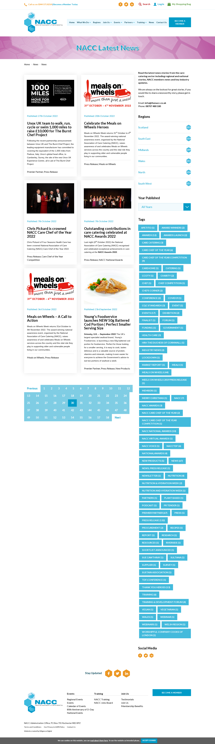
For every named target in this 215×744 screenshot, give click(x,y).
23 (116, 395)
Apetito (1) (147, 227)
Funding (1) (149, 327)
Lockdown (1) (151, 357)
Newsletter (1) (151, 475)
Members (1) (149, 390)
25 (28, 402)
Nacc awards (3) (152, 405)
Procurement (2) (152, 527)
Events (70, 702)
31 (81, 402)
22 (107, 395)
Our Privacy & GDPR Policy (54, 727)
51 (46, 417)
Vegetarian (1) (169, 609)
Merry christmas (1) (154, 398)
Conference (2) (151, 298)
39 (46, 410)
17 (63, 395)
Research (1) (169, 535)
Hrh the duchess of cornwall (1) (163, 342)
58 (107, 417)
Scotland (164, 127)
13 (28, 395)
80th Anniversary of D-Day (80, 709)
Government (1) (173, 327)
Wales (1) (147, 616)
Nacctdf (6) (174, 446)
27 (46, 402)
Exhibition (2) (171, 312)
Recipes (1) (176, 527)
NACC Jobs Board (103, 702)
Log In (160, 4)
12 (128, 388)
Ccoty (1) (147, 275)
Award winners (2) (173, 227)
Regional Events (75, 699)
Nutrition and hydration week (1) (163, 490)
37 (28, 410)
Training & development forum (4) (164, 602)
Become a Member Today (65, 4)
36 (125, 402)
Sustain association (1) (156, 572)
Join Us (124, 702)
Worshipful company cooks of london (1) (162, 633)
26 (37, 402)
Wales (164, 161)
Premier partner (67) (154, 512)
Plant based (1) (173, 497)
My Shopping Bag (181, 4)
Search (146, 4)
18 (72, 395)
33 (98, 402)
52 (54, 417)
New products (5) (153, 460)
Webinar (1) (167, 616)
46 (107, 410)
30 (72, 402)
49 (28, 417)
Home (27, 64)
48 (125, 410)
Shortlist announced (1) (158, 549)
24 (125, 395)
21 (98, 395)
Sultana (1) (177, 557)
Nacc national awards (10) (159, 431)
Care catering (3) (152, 242)
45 (98, 410)
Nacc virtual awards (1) (157, 438)
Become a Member (179, 22)
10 (110, 388)
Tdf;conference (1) (154, 579)
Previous (32, 388)
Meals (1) (177, 364)
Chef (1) (146, 283)
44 (89, 410)
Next (118, 417)
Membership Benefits (132, 706)
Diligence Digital (45, 731)
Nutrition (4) (176, 475)
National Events (75, 712)
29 (63, 402)
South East (164, 138)
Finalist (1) (148, 320)
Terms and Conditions (32, 727)
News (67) (177, 460)
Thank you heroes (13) (156, 587)
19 (81, 395)
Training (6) (149, 594)
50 (37, 417)
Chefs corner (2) (152, 290)
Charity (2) (167, 275)
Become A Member (172, 692)
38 (37, 410)
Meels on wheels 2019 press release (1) (164, 381)
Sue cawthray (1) (152, 557)
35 (116, 402)
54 (72, 417)
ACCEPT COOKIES (149, 741)
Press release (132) (153, 520)
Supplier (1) (149, 564)
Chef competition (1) (171, 283)
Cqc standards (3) (153, 305)
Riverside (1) (173, 542)
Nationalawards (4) (154, 453)
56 (89, 417)
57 (98, 417)
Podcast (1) (149, 505)
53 (63, 417)
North (164, 172)
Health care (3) (151, 335)
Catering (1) (173, 268)
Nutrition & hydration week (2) (162, 483)
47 (116, 410)
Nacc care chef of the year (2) (161, 412)
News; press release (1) (156, 468)
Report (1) (148, 535)
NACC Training (102, 699)
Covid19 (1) (174, 298)
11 (119, 388)
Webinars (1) (149, 624)
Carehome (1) (150, 268)
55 (81, 417)
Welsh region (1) (175, 624)
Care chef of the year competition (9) (164, 259)
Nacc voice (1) (150, 446)
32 (89, 402)
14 (37, 395)
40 (54, 410)
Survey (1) (169, 564)
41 (63, 410)
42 (72, 410)
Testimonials (127, 699)
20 (89, 395)
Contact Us (71, 727)
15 (46, 395)
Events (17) (148, 312)
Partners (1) (149, 497)
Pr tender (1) (172, 505)
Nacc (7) (179, 398)
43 (81, 410)
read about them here (99, 741)
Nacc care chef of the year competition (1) (159, 422)
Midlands (164, 149)
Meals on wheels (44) (155, 372)
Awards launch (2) (175, 235)
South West (164, 183)
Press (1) (179, 512)
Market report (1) (153, 364)
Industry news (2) (153, 350)
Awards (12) (149, 235)
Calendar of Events (76, 706)
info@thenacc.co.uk (155, 102)
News (35, 64)
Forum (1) (168, 320)
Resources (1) (150, 542)
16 (54, 395)
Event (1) (177, 305)
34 (107, 402)
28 (54, 402)
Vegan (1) (147, 609)
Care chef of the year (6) (157, 250)
